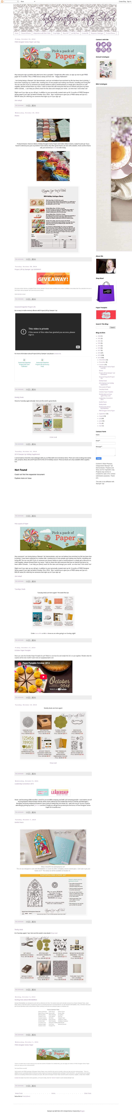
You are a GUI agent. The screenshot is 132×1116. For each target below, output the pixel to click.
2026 (99, 336)
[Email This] (27, 106)
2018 (99, 348)
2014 (99, 358)
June (100, 421)
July (100, 418)
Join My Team (75, 33)
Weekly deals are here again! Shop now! (105, 395)
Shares (17, 116)
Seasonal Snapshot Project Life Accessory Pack (42, 364)
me (47, 633)
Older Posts (87, 1093)
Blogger (82, 1111)
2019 (99, 346)
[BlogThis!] (29, 106)
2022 (99, 338)
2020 (99, 343)
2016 (99, 353)
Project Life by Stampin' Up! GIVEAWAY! (28, 269)
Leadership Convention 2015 (24, 784)
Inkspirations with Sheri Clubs (41, 33)
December (102, 360)
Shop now (53, 763)
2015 (99, 355)
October (101, 364)
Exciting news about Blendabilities (26, 1000)
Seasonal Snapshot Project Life (25, 307)
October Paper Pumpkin (23, 650)
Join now (37, 805)
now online (38, 633)
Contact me (17, 1077)
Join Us (54, 1077)
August (101, 416)
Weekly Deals (19, 397)
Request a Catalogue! (97, 33)
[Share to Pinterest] (35, 106)
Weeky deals (19, 929)
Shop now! (54, 933)
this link (19, 294)
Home (16, 33)
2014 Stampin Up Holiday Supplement (27, 454)
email (55, 148)
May (100, 423)
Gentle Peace (19, 822)
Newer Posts (18, 1093)
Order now (53, 437)
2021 (99, 341)
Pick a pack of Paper (21, 524)
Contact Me (85, 33)
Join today (18, 100)
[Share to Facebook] (33, 106)
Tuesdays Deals (20, 589)
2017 (99, 350)
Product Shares (110, 33)
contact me (57, 353)
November (102, 362)
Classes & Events (26, 33)
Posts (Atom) (26, 1096)
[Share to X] (31, 106)
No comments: (19, 105)
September (102, 414)
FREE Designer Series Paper (24, 1045)
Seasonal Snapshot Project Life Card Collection (24, 364)
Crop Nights (56, 33)
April (100, 426)
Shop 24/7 (66, 33)
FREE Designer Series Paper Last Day (27, 42)
